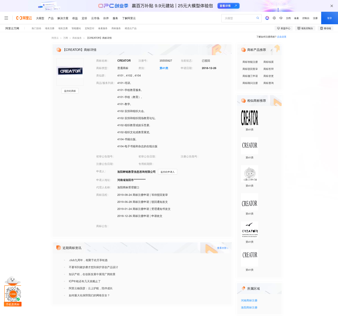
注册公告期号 (189, 156)
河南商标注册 (249, 300)
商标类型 (101, 68)
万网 (65, 37)
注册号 (142, 60)
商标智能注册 (250, 62)
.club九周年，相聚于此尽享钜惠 (88, 260)
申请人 (100, 171)
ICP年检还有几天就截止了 (85, 281)
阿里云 (55, 37)
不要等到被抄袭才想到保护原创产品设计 (93, 267)
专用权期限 (145, 164)
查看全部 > (222, 247)
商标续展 (268, 62)
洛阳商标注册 (249, 307)
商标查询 (268, 83)
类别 (141, 68)
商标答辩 (268, 69)
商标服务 (77, 37)
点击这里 (281, 36)
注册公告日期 (104, 164)
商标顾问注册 (250, 83)
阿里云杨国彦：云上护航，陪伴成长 (91, 288)
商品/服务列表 (104, 83)
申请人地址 (103, 180)
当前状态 (186, 60)
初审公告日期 (146, 156)
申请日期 (186, 68)
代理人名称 (103, 187)
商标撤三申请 (250, 76)
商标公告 (101, 226)
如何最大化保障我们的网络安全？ (89, 295)
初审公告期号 (104, 156)
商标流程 (101, 195)
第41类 (164, 68)
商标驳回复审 (250, 69)
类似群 (100, 75)
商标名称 (101, 60)
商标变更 (268, 76)
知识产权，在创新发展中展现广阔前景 (92, 274)
